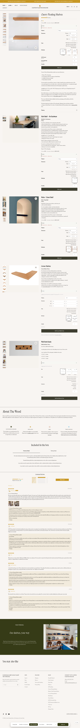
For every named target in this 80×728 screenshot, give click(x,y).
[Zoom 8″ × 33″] (70, 369)
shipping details (74, 105)
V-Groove (50, 704)
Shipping (36, 678)
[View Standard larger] (64, 50)
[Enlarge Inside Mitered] (70, 316)
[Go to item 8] (4, 289)
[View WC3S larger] (70, 247)
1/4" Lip (49, 706)
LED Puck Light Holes (52, 700)
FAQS (26, 682)
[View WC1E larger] (70, 49)
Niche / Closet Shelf (33, 724)
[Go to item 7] (4, 286)
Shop (26, 680)
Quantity (42, 64)
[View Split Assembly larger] (76, 247)
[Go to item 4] (4, 31)
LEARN (9, 5)
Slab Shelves (50, 695)
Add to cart (59, 67)
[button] (44, 17)
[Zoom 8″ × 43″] (76, 369)
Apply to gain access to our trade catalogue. (69, 434)
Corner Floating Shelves (52, 693)
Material (42, 30)
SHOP (4, 5)
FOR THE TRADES (23, 5)
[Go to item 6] (4, 41)
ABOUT (16, 5)
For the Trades (27, 684)
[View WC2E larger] (76, 49)
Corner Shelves (41, 724)
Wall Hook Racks (49, 724)
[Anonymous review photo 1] (10, 503)
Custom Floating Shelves (52, 689)
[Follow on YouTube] (9, 714)
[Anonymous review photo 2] (16, 503)
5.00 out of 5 (20, 479)
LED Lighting (50, 686)
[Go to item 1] (4, 15)
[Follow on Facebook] (3, 714)
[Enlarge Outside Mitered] (76, 316)
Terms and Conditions (39, 682)
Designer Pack (50, 709)
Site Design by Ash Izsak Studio (19, 718)
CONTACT (5, 7)
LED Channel (43, 58)
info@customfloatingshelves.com (71, 682)
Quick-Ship (50, 682)
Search (26, 678)
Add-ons (49, 684)
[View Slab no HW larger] (76, 178)
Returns (36, 680)
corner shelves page (46, 286)
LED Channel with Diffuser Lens (54, 702)
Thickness (42, 297)
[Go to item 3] (4, 26)
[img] (11, 488)
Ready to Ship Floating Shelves (53, 691)
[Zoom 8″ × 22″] (64, 369)
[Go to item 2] (4, 20)
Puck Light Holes (44, 61)
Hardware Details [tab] (26, 450)
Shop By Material (51, 678)
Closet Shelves (50, 698)
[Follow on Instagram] (6, 714)
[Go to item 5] (4, 36)
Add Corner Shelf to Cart (59, 330)
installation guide (30, 433)
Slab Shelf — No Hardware (23, 724)
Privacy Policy (37, 684)
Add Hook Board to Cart (59, 398)
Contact (26, 686)
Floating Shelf (15, 724)
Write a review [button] (62, 479)
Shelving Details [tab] (53, 450)
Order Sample (50, 680)
